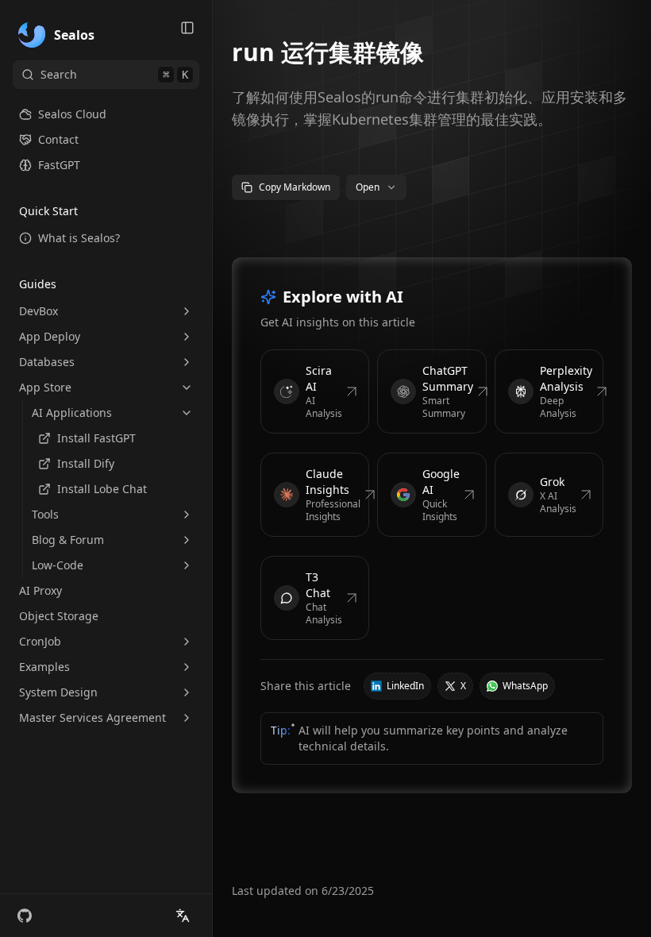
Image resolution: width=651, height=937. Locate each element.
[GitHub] (25, 915)
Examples (44, 666)
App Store (45, 387)
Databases (47, 361)
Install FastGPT (96, 437)
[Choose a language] (183, 915)
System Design (58, 692)
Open (367, 187)
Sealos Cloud (72, 113)
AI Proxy (40, 590)
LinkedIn (405, 685)
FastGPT (59, 164)
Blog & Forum (68, 539)
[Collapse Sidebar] (187, 28)
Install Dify (85, 463)
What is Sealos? (79, 237)
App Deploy (49, 336)
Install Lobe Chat (102, 488)
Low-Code (57, 565)
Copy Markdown (294, 187)
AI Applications (72, 412)
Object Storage (58, 615)
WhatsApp (525, 685)
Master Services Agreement (92, 717)
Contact (58, 139)
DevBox (38, 310)
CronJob (40, 641)
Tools (45, 514)
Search (114, 74)
